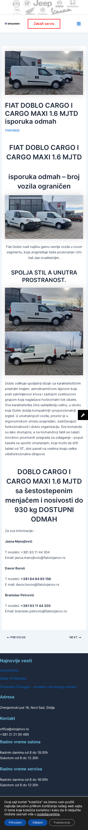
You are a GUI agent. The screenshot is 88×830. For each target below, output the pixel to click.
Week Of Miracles (13, 678)
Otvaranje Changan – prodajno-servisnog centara (38, 687)
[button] (44, 24)
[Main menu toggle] (78, 23)
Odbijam (37, 822)
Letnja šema (9, 670)
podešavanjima (48, 814)
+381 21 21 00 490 (14, 734)
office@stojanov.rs (14, 729)
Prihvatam (15, 822)
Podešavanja (62, 822)
